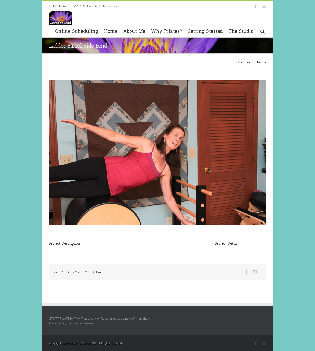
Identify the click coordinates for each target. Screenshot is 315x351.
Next (260, 62)
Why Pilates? (166, 31)
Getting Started (205, 31)
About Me (134, 31)
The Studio (241, 31)
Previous (247, 62)
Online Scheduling (76, 31)
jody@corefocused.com (104, 6)
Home (110, 31)
